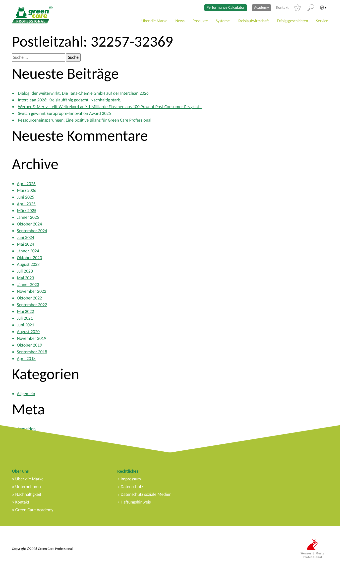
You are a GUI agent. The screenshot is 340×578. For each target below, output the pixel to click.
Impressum (131, 479)
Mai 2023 (25, 278)
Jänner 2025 (28, 217)
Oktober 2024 (29, 224)
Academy (261, 7)
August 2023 (28, 264)
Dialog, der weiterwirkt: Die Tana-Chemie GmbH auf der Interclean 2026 (83, 93)
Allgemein (26, 393)
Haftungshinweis (136, 502)
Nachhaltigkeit (28, 494)
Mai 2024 (25, 244)
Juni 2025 (25, 197)
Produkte (200, 20)
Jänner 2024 (28, 251)
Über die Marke (154, 20)
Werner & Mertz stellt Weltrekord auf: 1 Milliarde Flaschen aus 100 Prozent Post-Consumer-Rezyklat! (110, 106)
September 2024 (32, 230)
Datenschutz (132, 486)
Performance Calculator (226, 7)
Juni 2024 (25, 237)
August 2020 (28, 331)
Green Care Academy (34, 509)
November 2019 (31, 338)
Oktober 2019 (29, 345)
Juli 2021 (25, 318)
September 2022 (32, 304)
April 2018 (26, 358)
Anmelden (26, 429)
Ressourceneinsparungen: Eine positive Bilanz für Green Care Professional (84, 120)
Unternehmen (28, 486)
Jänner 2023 (28, 284)
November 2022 (31, 291)
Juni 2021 (25, 325)
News (180, 20)
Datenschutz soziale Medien (146, 494)
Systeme (223, 20)
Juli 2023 (25, 271)
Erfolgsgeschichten (292, 20)
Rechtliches (127, 471)
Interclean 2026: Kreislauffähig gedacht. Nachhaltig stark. (69, 100)
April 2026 (26, 183)
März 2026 (26, 190)
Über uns (20, 471)
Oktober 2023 (29, 257)
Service (322, 20)
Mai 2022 (25, 311)
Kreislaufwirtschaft (253, 20)
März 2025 (26, 210)
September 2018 (32, 352)
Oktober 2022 (29, 298)
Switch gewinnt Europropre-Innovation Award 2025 (64, 113)
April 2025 (26, 204)
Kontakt (282, 8)
